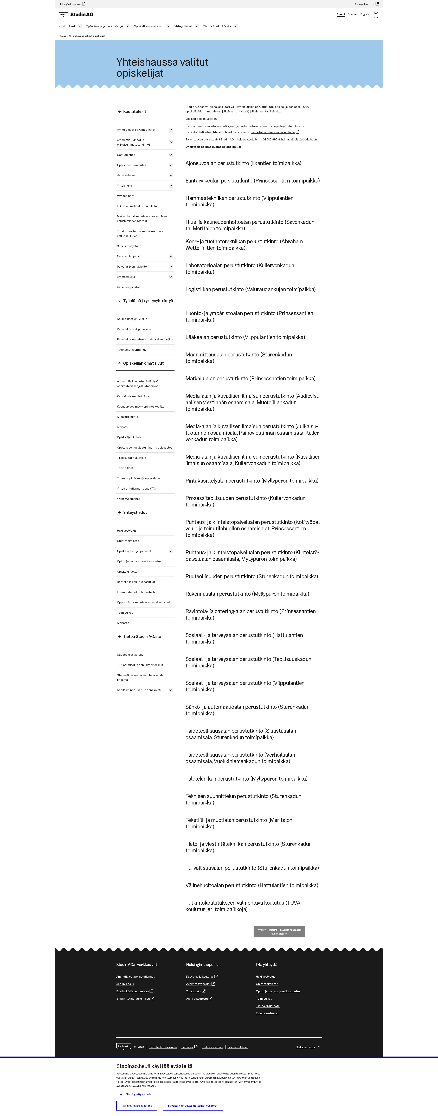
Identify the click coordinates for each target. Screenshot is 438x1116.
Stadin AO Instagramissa (133, 998)
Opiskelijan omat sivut (149, 26)
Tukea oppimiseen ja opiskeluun (138, 478)
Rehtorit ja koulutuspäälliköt (136, 582)
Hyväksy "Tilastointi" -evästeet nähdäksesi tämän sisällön (279, 931)
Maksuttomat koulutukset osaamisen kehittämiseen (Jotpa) (142, 218)
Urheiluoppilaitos (128, 287)
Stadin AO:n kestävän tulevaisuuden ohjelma (141, 677)
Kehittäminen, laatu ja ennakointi (139, 690)
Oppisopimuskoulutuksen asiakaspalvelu (144, 602)
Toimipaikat (125, 612)
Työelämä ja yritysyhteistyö (104, 26)
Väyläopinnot (125, 196)
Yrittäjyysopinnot (128, 499)
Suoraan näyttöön (129, 246)
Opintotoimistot (128, 541)
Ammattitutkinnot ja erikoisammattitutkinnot (133, 142)
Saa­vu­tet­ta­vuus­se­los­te (163, 1047)
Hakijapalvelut (126, 530)
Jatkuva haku (126, 175)
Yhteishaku (124, 185)
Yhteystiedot (183, 26)
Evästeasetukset (267, 1013)
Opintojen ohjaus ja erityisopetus (139, 561)
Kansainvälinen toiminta (133, 396)
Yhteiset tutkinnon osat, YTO (136, 488)
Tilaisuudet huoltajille (131, 458)
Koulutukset (67, 26)
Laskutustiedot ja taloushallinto (138, 592)
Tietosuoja (187, 1047)
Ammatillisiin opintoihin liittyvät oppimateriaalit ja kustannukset (138, 383)
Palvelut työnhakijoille (132, 266)
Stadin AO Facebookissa (132, 991)
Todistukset (125, 468)
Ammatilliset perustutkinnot (136, 130)
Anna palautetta (365, 4)
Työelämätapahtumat (131, 349)
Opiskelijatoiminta (129, 437)
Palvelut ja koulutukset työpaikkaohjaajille (145, 339)
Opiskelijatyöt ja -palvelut (134, 551)
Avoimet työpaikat (198, 984)
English (364, 14)
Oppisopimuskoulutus (131, 165)
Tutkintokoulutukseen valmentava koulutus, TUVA (140, 233)
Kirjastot (123, 623)
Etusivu (62, 35)
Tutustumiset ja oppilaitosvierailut (140, 665)
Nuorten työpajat (128, 256)
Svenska (353, 14)
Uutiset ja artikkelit (130, 655)
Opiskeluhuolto (127, 571)
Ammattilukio (126, 277)
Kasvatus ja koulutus (200, 976)
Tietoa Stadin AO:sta (217, 26)
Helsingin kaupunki (70, 4)
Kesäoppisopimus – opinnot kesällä (140, 406)
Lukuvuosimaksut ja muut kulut (137, 206)
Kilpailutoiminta (127, 417)
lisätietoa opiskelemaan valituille (273, 132)
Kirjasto (122, 427)
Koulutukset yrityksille (132, 319)
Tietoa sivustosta (268, 1006)
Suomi (341, 14)
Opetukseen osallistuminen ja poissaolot (144, 447)
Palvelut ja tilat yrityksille (134, 329)
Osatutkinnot (126, 155)
